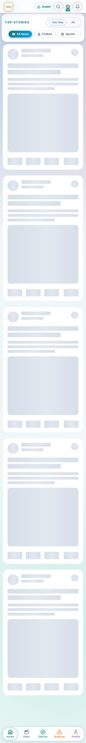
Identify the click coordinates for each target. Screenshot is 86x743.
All (73, 22)
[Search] (58, 6)
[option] (20, 34)
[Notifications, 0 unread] (77, 6)
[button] (8, 6)
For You (58, 22)
